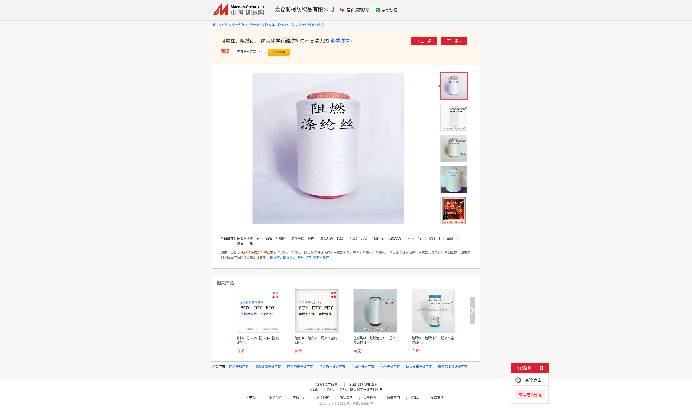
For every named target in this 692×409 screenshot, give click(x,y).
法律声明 (393, 397)
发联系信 (278, 52)
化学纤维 (238, 25)
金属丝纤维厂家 (362, 366)
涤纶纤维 (255, 25)
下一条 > (454, 40)
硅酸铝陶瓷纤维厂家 (452, 366)
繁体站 (415, 397)
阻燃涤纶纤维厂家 (332, 366)
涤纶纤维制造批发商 (363, 384)
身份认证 (389, 9)
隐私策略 (346, 397)
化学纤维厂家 (390, 366)
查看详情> (341, 41)
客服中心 (299, 397)
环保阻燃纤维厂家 (300, 366)
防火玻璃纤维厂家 (419, 366)
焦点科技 (352, 403)
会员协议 (369, 397)
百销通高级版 (358, 9)
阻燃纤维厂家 (239, 366)
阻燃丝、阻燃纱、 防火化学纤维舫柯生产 (294, 25)
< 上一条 (424, 40)
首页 (215, 25)
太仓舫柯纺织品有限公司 (304, 9)
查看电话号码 (530, 394)
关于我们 (252, 397)
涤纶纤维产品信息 (328, 384)
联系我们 (275, 397)
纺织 (225, 25)
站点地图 (322, 397)
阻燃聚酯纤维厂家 (268, 366)
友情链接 (437, 397)
